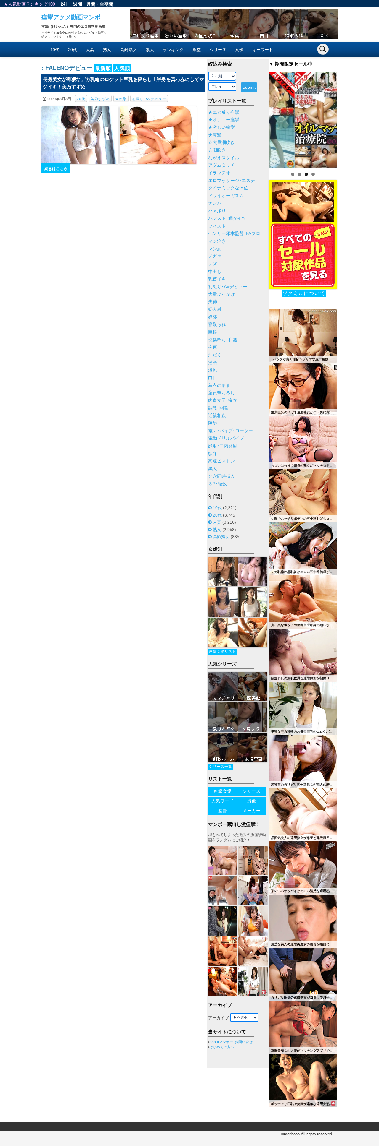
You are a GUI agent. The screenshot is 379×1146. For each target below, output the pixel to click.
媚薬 (212, 317)
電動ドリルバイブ (226, 438)
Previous (258, 118)
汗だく (214, 355)
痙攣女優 (223, 791)
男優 (251, 800)
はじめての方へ (221, 1047)
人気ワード (222, 800)
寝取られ (217, 324)
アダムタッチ (221, 165)
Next (347, 118)
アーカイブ (218, 1017)
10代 (54, 49)
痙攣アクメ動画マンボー (74, 16)
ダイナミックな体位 (228, 188)
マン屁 (214, 248)
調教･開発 (218, 408)
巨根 (212, 332)
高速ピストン (221, 461)
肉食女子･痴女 (222, 400)
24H (65, 4)
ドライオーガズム (226, 195)
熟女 (107, 49)
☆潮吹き (217, 150)
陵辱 (212, 423)
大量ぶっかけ (221, 294)
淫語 (212, 362)
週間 (77, 4)
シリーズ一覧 (220, 766)
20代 (72, 49)
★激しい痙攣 (221, 127)
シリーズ (218, 49)
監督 (222, 810)
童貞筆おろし (221, 392)
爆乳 (212, 370)
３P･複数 (217, 483)
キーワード (262, 49)
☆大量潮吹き (221, 142)
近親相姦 (217, 415)
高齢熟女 (128, 49)
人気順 (122, 68)
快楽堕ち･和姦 (222, 339)
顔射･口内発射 (222, 446)
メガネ (214, 256)
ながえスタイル (223, 157)
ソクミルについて (303, 293)
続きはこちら (56, 168)
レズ (212, 264)
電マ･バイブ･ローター (230, 430)
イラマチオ (219, 173)
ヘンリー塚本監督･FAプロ (234, 233)
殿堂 (196, 49)
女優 (239, 49)
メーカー (252, 810)
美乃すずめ (100, 98)
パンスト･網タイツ (227, 218)
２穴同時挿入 (221, 476)
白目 (212, 377)
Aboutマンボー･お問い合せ (231, 1042)
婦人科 (214, 309)
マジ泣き (217, 241)
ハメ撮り (217, 210)
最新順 (103, 68)
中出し (214, 271)
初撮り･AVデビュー (149, 98)
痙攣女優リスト (222, 652)
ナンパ (214, 203)
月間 (90, 4)
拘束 (212, 347)
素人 (150, 49)
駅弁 (212, 453)
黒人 (212, 468)
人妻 (90, 49)
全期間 (106, 4)
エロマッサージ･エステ (231, 180)
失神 (212, 301)
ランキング (173, 49)
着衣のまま (219, 385)
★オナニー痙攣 (223, 119)
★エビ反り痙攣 (223, 112)
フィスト (217, 226)
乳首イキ (217, 279)
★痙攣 (121, 98)
